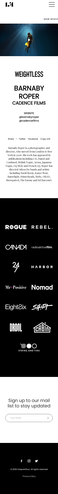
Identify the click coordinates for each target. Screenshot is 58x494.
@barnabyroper (29, 117)
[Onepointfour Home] (9, 4)
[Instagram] (29, 461)
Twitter (22, 138)
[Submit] (48, 418)
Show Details (51, 19)
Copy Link (45, 138)
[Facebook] (21, 461)
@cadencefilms (29, 120)
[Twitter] (36, 461)
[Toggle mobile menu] (52, 4)
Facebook (33, 138)
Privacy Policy (29, 476)
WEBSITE (29, 113)
